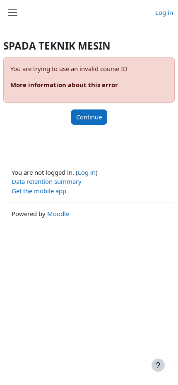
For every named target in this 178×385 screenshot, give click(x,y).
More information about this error (64, 85)
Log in (164, 12)
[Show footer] (158, 365)
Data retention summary (47, 181)
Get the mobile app (39, 191)
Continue (89, 117)
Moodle (58, 213)
